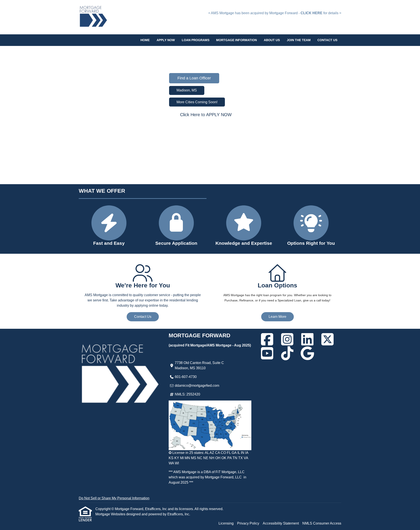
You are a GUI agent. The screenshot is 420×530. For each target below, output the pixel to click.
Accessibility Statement (281, 523)
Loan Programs (195, 40)
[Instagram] (287, 339)
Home (145, 40)
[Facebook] (267, 339)
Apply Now (166, 40)
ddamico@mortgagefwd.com (197, 385)
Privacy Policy (248, 523)
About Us (272, 40)
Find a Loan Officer (194, 78)
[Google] (307, 353)
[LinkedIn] (307, 339)
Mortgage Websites (110, 514)
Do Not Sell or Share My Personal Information (114, 498)
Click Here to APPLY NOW (206, 114)
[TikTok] (287, 353)
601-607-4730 (186, 377)
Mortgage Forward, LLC (223, 477)
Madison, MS (187, 90)
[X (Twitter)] (327, 339)
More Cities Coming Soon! (197, 102)
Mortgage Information (236, 40)
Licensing (226, 523)
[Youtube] (267, 353)
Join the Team (299, 40)
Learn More (277, 316)
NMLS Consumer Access (321, 523)
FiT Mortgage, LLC (230, 472)
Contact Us (327, 40)
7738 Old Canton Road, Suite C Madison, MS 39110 (199, 365)
